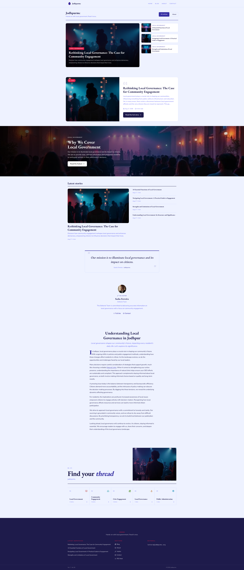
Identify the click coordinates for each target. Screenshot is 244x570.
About (164, 3)
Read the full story (132, 115)
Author (119, 551)
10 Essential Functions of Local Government (81, 548)
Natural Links (111, 367)
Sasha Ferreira (122, 298)
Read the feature (76, 164)
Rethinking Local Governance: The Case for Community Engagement (148, 90)
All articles (164, 14)
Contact (173, 3)
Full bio (118, 313)
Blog (157, 3)
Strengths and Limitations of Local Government (82, 555)
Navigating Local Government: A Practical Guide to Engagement (88, 551)
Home (150, 3)
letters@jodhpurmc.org (156, 545)
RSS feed (120, 559)
